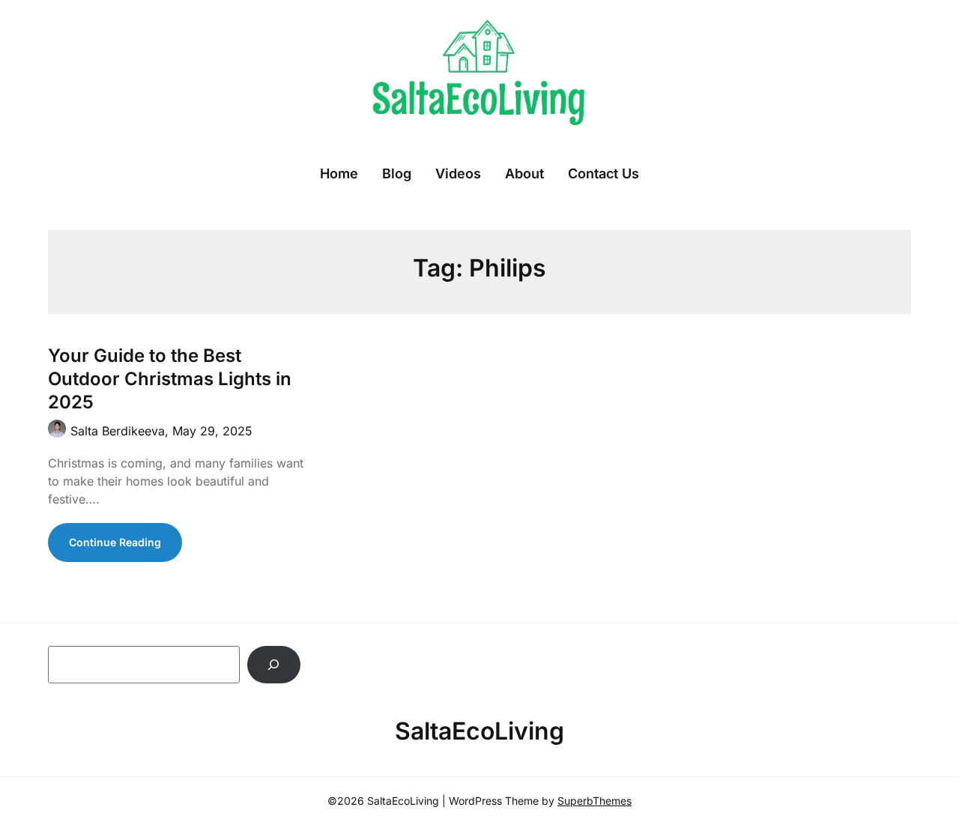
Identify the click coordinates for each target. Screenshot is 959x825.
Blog (396, 173)
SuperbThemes (594, 800)
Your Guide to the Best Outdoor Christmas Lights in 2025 (169, 379)
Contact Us (603, 173)
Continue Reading (115, 542)
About (524, 173)
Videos (458, 173)
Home (339, 173)
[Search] (273, 664)
